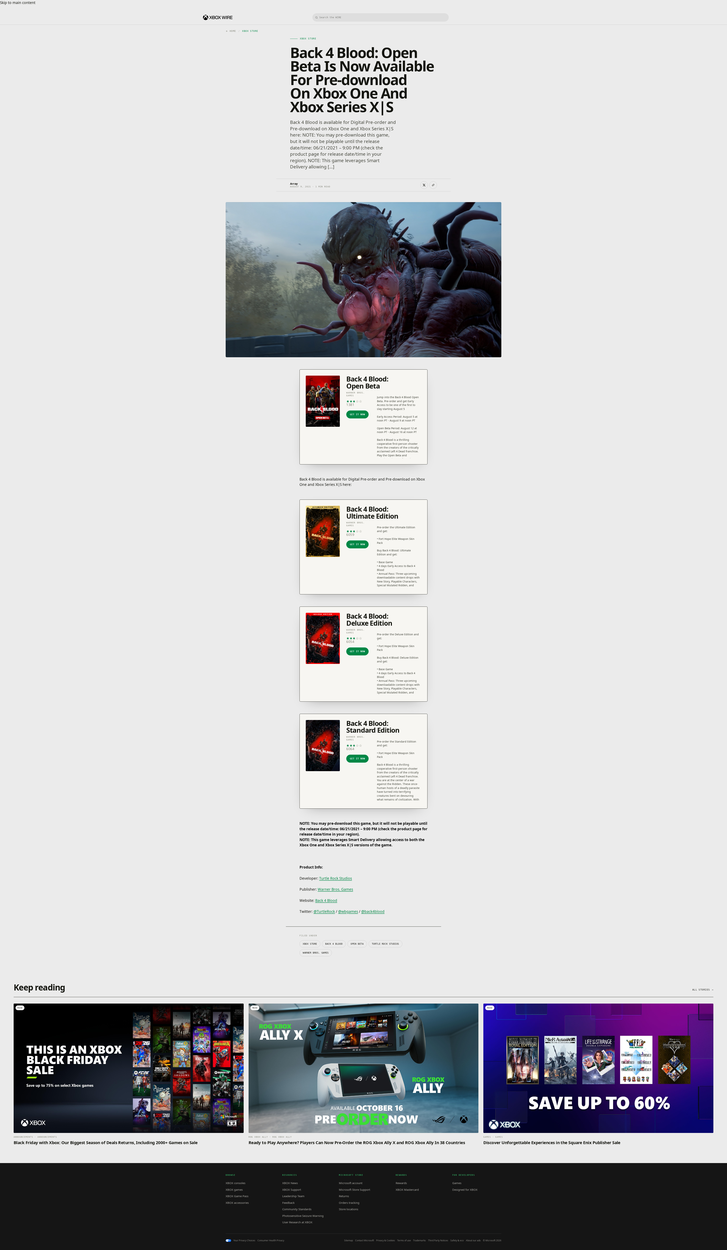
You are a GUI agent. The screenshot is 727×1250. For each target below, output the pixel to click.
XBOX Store (310, 944)
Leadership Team (293, 1196)
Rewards (401, 1183)
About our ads (473, 1240)
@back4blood (373, 911)
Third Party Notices (438, 1240)
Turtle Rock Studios (335, 878)
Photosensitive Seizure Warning (303, 1216)
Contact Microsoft (364, 1240)
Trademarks (419, 1240)
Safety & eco (457, 1240)
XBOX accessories (237, 1203)
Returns (344, 1196)
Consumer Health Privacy (270, 1240)
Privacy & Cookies (385, 1240)
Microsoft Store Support (354, 1189)
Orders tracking (349, 1203)
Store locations (348, 1209)
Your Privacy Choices (244, 1240)
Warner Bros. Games (335, 889)
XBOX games (234, 1189)
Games (456, 1183)
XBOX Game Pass (237, 1196)
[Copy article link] (433, 185)
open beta (357, 944)
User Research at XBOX (297, 1222)
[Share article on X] (424, 185)
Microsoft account (350, 1183)
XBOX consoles (235, 1183)
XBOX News (290, 1183)
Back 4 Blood (326, 900)
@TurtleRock (324, 911)
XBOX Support (291, 1189)
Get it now (357, 414)
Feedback (288, 1203)
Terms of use (404, 1240)
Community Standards (296, 1209)
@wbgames (348, 911)
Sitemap (348, 1240)
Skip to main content (17, 2)
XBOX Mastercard (407, 1189)
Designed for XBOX (464, 1189)
